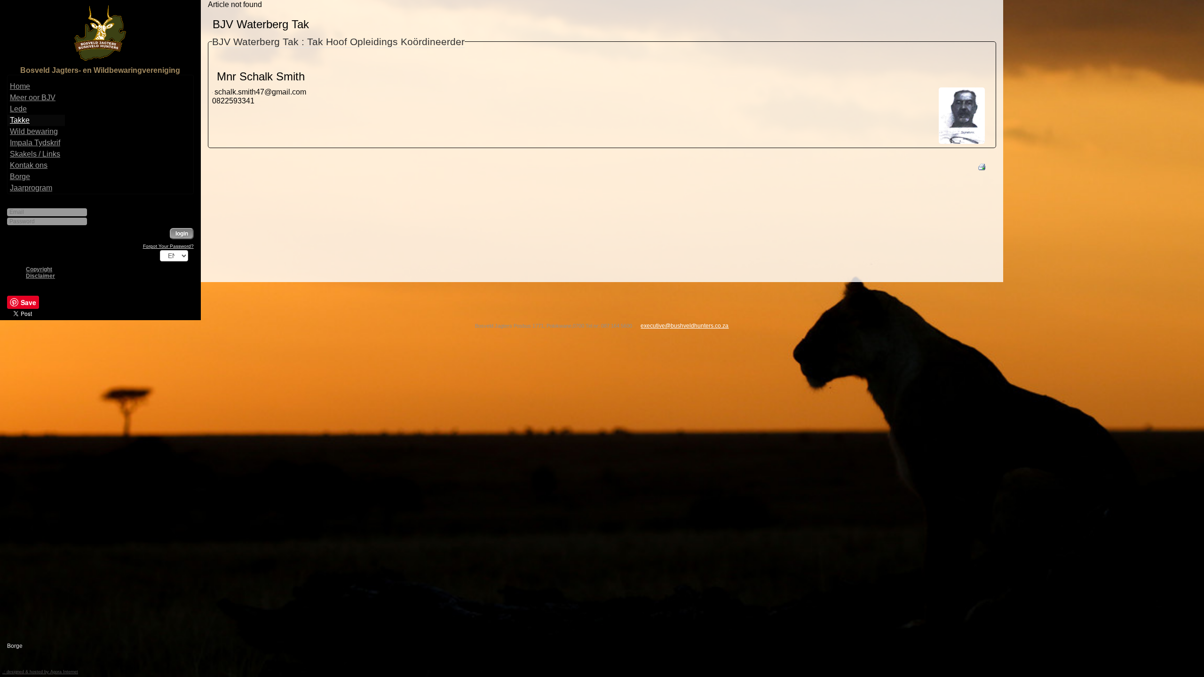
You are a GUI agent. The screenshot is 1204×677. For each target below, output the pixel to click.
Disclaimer (40, 276)
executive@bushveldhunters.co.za (685, 326)
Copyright (39, 269)
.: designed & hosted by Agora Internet (40, 671)
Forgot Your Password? (168, 246)
